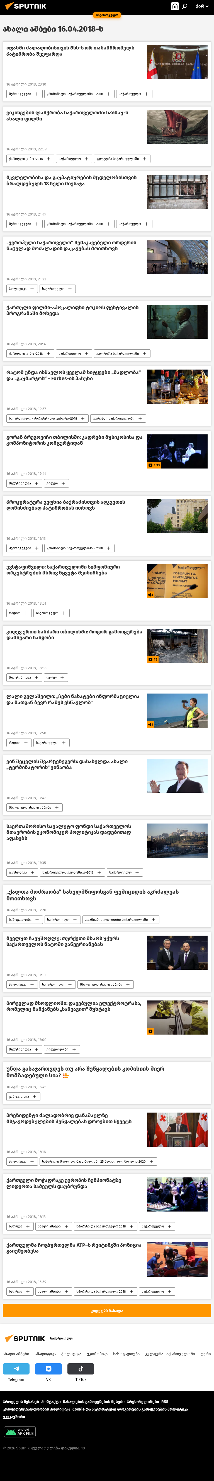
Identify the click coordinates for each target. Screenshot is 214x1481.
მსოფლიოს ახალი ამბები (30, 808)
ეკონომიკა (18, 872)
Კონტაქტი (51, 1401)
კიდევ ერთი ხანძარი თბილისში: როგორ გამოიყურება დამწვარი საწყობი (74, 635)
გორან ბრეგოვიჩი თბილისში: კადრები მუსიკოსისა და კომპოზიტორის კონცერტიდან (74, 440)
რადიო (14, 613)
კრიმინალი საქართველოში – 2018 (75, 94)
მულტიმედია (20, 483)
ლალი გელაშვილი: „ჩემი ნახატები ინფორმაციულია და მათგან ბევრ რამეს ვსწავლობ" (73, 700)
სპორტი (15, 1226)
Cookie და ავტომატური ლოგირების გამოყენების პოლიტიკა (130, 1409)
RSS (164, 1401)
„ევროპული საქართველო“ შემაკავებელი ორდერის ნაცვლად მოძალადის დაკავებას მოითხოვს (71, 246)
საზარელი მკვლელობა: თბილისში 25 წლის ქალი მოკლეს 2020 (94, 1161)
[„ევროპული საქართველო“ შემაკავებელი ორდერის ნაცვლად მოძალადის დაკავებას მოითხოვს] (177, 257)
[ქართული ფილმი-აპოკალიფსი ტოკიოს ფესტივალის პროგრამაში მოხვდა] (177, 322)
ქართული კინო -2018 (26, 159)
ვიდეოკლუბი (58, 1049)
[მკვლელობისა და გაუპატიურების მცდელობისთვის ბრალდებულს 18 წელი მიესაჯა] (177, 192)
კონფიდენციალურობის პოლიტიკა (36, 1409)
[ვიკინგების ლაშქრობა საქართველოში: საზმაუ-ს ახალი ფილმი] (177, 127)
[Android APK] (20, 1432)
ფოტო (52, 678)
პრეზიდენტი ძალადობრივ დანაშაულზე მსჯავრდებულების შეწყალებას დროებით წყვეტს (69, 1119)
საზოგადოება (20, 920)
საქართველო (130, 94)
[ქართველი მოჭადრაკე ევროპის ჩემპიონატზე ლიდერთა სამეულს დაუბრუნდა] (177, 1194)
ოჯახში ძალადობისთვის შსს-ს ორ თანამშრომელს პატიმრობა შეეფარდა (70, 51)
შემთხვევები (20, 94)
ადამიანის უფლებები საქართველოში (116, 920)
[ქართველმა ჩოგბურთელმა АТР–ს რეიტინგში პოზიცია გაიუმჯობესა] (177, 1259)
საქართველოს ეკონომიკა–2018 (68, 872)
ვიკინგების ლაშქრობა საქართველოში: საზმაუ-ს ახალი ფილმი (67, 116)
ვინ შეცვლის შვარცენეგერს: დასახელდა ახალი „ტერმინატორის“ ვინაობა (67, 765)
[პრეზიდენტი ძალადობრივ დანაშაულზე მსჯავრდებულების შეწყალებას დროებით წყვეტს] (177, 1130)
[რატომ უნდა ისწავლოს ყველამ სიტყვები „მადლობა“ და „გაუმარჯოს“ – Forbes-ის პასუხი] (177, 387)
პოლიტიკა (17, 289)
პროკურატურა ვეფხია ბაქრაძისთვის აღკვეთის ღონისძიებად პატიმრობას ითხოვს (65, 505)
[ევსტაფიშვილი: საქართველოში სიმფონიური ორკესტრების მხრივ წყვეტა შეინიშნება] (177, 581)
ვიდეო (52, 483)
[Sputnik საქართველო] (27, 11)
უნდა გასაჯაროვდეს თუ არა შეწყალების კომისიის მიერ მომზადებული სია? (85, 1072)
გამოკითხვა (19, 1097)
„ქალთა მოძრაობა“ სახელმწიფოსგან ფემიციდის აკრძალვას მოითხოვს (92, 895)
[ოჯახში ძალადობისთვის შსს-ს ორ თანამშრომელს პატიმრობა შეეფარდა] (177, 62)
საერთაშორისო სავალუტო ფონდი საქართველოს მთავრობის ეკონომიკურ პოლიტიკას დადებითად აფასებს (68, 832)
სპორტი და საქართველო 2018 (101, 1226)
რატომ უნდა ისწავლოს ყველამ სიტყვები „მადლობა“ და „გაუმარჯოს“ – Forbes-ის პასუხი (73, 376)
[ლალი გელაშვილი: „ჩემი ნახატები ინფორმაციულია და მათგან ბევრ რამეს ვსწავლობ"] (177, 711)
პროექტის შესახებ (21, 1401)
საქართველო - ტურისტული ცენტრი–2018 (43, 418)
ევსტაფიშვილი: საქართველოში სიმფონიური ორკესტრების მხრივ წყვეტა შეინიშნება (63, 570)
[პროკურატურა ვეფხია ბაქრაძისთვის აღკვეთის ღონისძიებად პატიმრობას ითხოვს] (177, 516)
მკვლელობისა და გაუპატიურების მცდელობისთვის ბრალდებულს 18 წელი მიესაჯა (71, 181)
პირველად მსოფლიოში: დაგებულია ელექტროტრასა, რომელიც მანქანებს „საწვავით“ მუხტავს (73, 1006)
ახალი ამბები (49, 1226)
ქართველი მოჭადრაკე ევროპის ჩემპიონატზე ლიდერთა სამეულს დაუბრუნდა (63, 1183)
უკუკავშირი (14, 1416)
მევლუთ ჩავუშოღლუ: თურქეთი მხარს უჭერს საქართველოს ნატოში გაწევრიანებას (62, 942)
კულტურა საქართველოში (117, 159)
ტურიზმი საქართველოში (114, 418)
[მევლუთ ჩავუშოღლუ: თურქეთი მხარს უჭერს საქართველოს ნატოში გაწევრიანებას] (177, 953)
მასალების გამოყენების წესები (94, 1401)
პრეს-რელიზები (143, 1401)
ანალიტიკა (45, 1354)
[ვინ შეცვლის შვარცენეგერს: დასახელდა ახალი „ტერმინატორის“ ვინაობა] (177, 776)
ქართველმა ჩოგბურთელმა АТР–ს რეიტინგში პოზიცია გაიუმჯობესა (74, 1248)
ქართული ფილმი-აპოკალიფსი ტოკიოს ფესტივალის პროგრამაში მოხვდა (72, 311)
